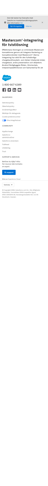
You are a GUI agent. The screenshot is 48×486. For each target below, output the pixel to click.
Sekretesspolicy (8, 103)
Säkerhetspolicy (8, 106)
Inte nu (28, 26)
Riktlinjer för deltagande (11, 113)
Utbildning (6, 148)
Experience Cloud (14, 179)
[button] (8, 185)
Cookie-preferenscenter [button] (11, 117)
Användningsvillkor (9, 110)
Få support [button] (8, 172)
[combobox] (8, 185)
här (21, 23)
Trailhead (5, 144)
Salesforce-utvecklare (10, 141)
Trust (4, 151)
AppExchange (7, 131)
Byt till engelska (16, 26)
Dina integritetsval (13, 120)
